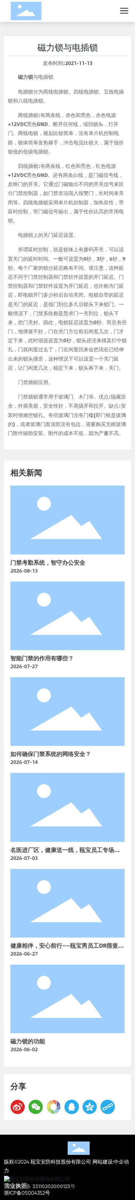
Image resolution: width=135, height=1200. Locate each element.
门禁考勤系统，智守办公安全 (47, 562)
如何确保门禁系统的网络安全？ (50, 753)
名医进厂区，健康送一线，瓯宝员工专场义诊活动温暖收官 (65, 854)
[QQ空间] (89, 1107)
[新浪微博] (17, 1107)
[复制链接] (107, 1107)
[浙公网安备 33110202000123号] (67, 1179)
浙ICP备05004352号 (27, 1193)
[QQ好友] (71, 1107)
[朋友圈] (53, 1107)
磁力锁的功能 (27, 1040)
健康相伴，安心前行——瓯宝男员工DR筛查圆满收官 (67, 949)
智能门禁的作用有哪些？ (42, 657)
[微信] (35, 1107)
